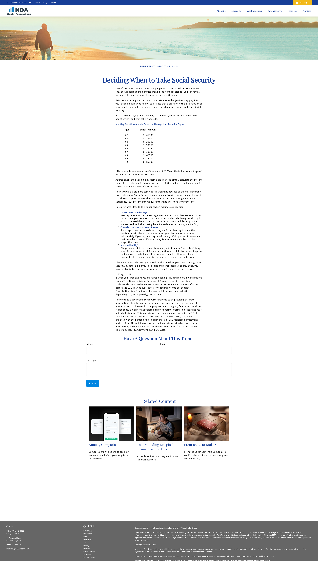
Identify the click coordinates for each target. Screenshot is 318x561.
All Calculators (89, 557)
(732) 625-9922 (52, 2)
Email (163, 343)
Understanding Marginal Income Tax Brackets (154, 446)
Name (89, 343)
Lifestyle (86, 548)
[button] (221, 10)
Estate (85, 537)
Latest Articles (89, 551)
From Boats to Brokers (200, 444)
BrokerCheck (191, 528)
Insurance (87, 540)
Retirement (87, 531)
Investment (87, 534)
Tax (84, 543)
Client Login (304, 2)
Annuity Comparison (104, 444)
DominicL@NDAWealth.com (17, 549)
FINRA (242, 549)
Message (91, 360)
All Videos (87, 554)
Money (86, 545)
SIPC (248, 549)
